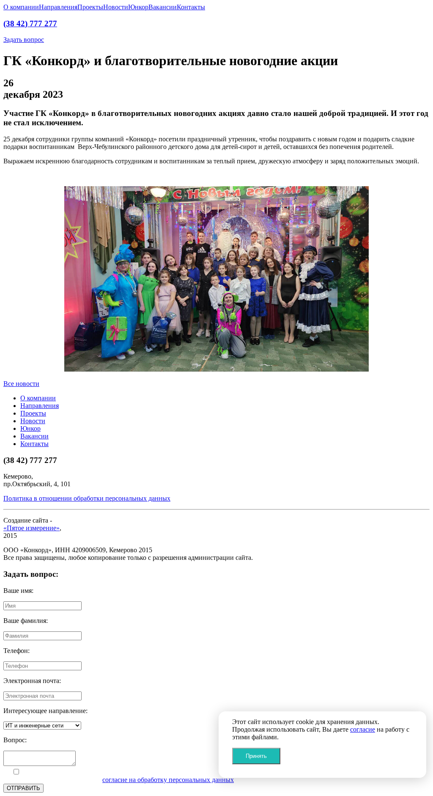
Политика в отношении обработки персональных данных (86, 498)
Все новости (21, 383)
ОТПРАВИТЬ (23, 788)
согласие (362, 729)
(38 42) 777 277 (30, 23)
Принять (256, 756)
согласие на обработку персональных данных (168, 779)
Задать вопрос (23, 39)
